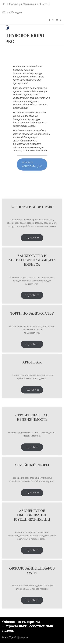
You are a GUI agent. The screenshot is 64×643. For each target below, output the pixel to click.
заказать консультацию (32, 164)
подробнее (32, 237)
